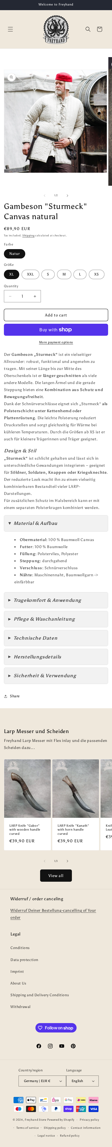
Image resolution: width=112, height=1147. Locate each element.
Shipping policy (55, 1128)
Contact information (86, 1128)
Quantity (11, 286)
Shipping (28, 235)
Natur (14, 253)
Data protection (24, 960)
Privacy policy (89, 1119)
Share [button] (15, 696)
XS (96, 274)
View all (56, 875)
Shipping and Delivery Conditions (39, 995)
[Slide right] (67, 195)
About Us (18, 983)
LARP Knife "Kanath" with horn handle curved (73, 829)
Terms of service (27, 1128)
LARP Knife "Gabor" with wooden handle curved (24, 829)
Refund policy (69, 1135)
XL (11, 274)
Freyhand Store (35, 1119)
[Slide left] (44, 195)
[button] (10, 29)
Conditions (20, 948)
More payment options (56, 342)
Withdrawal (20, 1007)
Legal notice (46, 1135)
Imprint (17, 971)
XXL (30, 274)
